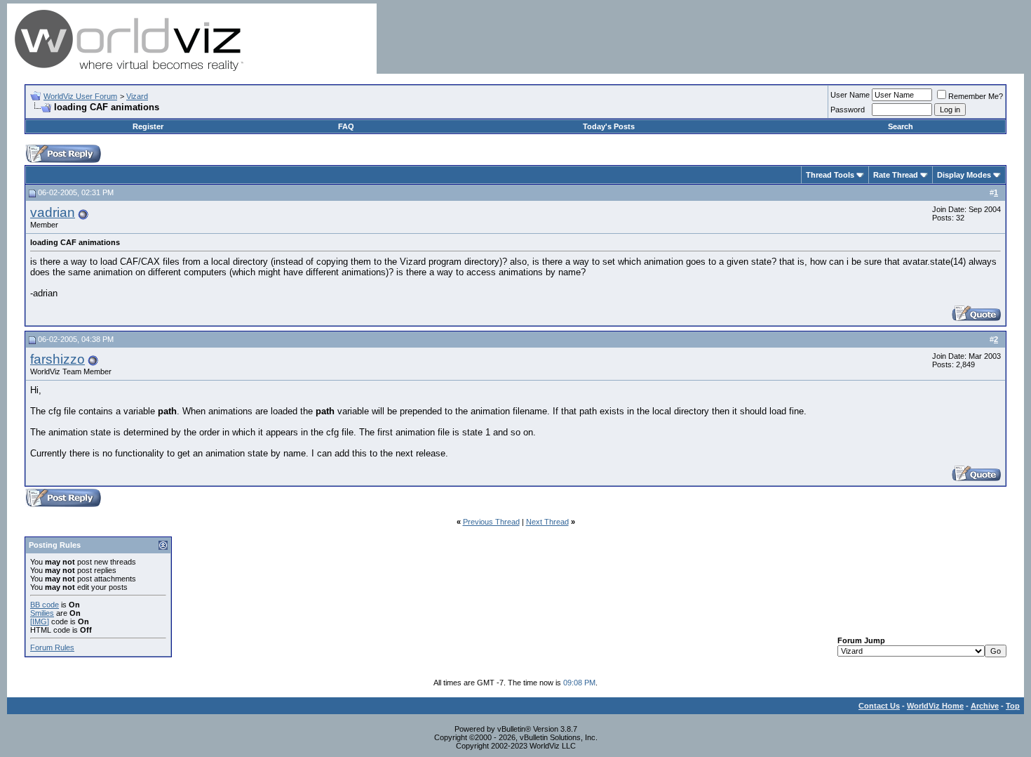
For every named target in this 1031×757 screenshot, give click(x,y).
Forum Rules (52, 647)
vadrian (52, 212)
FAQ (346, 126)
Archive (985, 706)
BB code (44, 604)
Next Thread (547, 522)
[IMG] (39, 621)
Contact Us (879, 706)
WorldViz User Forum (80, 96)
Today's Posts (609, 126)
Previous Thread (491, 522)
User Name (850, 95)
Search (900, 126)
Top (1013, 706)
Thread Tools (830, 175)
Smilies (42, 613)
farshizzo (57, 359)
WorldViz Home (935, 706)
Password (847, 109)
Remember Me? (975, 96)
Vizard (137, 96)
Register (148, 126)
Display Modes (964, 175)
